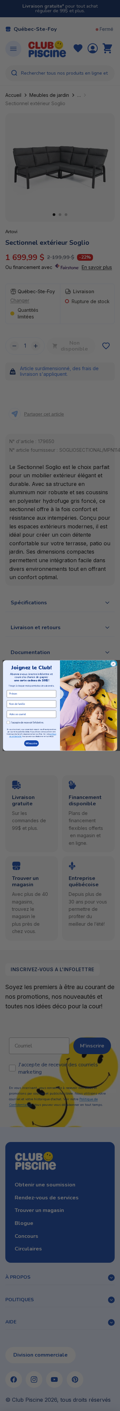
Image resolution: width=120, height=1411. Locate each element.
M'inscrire (31, 743)
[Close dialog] (113, 663)
